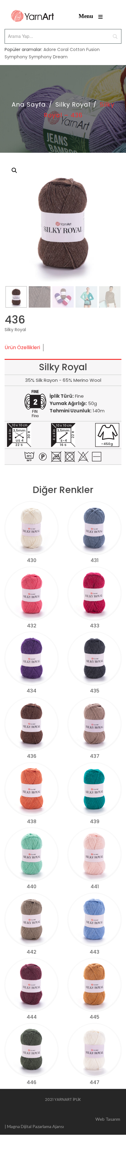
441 (95, 886)
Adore (49, 49)
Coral (63, 49)
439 (94, 821)
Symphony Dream (48, 57)
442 (31, 951)
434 (31, 690)
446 (31, 1082)
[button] (14, 170)
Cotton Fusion (85, 49)
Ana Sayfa (29, 104)
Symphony (16, 57)
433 (94, 625)
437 (94, 756)
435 (94, 690)
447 (94, 1082)
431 (94, 560)
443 (94, 951)
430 (31, 560)
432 (31, 625)
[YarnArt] (32, 16)
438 (31, 821)
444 (32, 1017)
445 (94, 1017)
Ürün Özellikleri (22, 347)
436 (31, 756)
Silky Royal (72, 104)
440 (31, 886)
